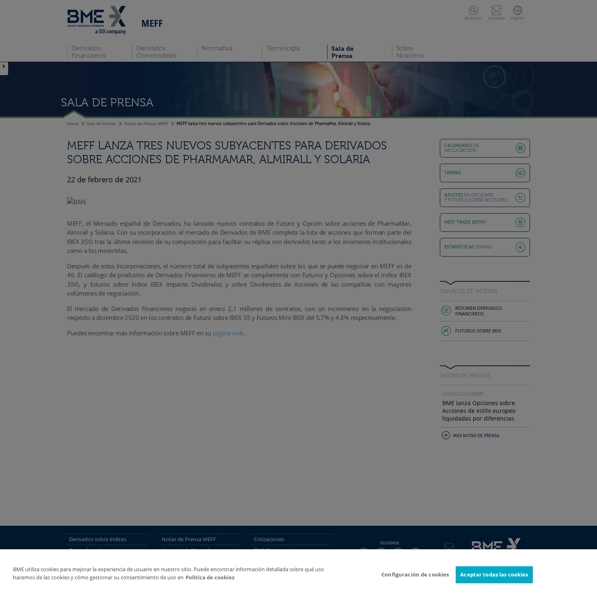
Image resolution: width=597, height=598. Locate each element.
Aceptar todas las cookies (494, 574)
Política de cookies (210, 577)
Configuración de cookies (415, 574)
